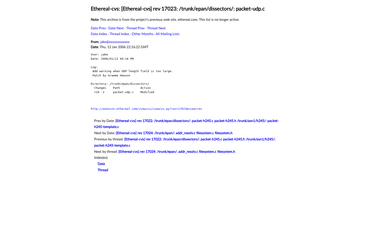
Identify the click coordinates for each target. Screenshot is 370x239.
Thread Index (119, 34)
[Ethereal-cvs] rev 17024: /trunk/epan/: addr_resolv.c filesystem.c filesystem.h (174, 133)
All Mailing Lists (167, 34)
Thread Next (156, 28)
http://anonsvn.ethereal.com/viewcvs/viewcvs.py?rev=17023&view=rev (146, 108)
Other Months (142, 34)
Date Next (116, 28)
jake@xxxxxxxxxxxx (115, 42)
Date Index (99, 34)
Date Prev (98, 28)
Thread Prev (135, 28)
